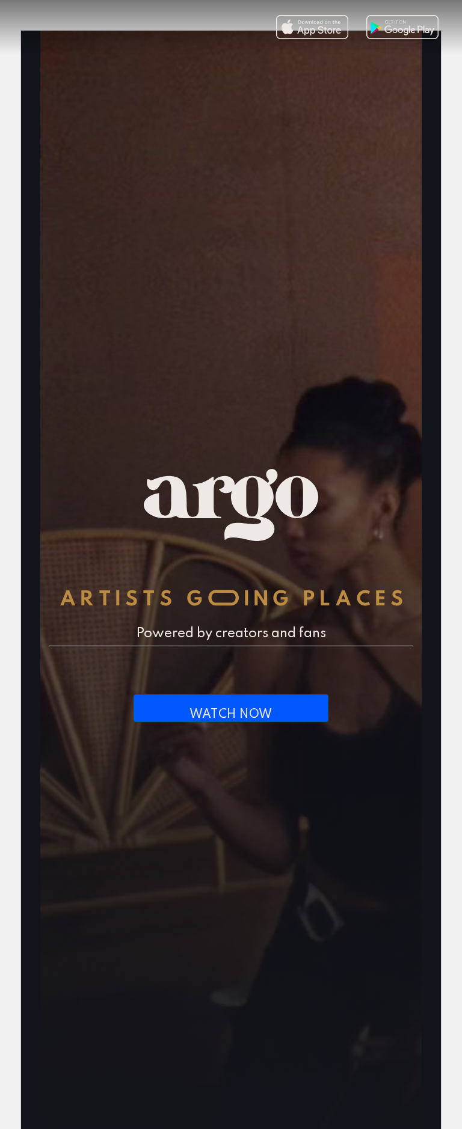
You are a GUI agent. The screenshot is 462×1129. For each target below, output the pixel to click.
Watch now (231, 715)
